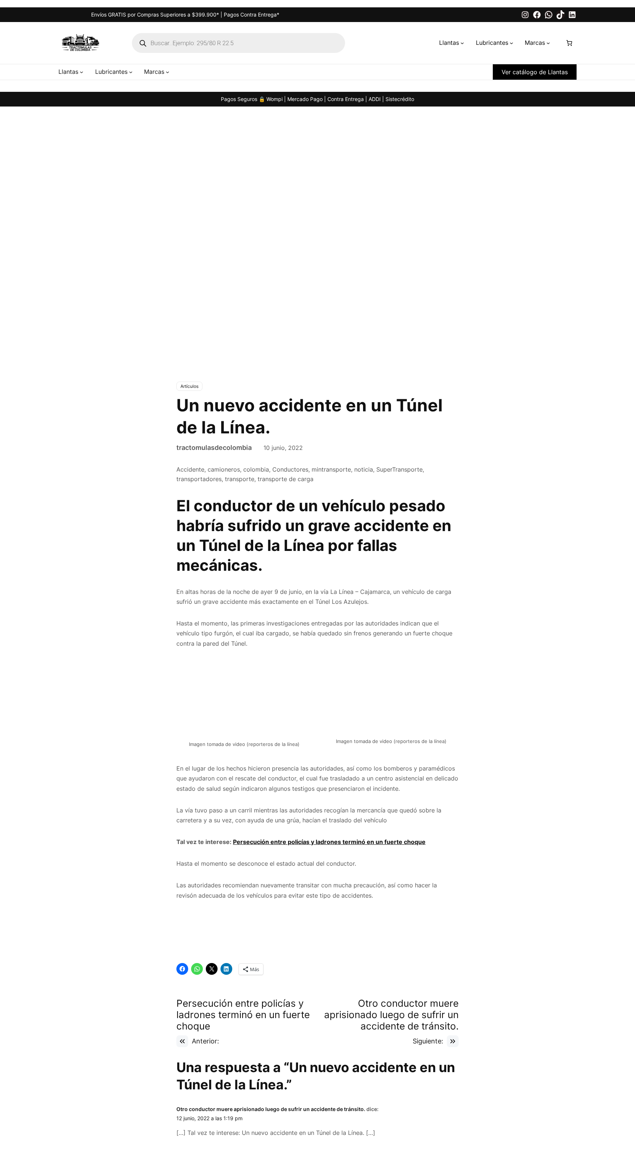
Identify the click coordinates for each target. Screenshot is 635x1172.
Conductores (290, 469)
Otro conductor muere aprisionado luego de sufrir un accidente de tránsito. (270, 1012)
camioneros (224, 469)
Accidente (190, 469)
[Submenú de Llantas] (462, 43)
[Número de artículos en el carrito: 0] (569, 43)
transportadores (199, 479)
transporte (239, 479)
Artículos (189, 386)
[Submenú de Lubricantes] (511, 43)
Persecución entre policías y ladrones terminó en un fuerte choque (329, 776)
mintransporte (331, 469)
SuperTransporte (399, 469)
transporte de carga (285, 479)
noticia (363, 469)
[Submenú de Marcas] (548, 43)
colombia (256, 469)
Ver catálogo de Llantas (535, 72)
